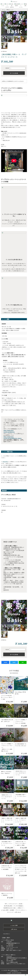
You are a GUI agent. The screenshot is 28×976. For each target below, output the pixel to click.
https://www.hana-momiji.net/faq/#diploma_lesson (13, 437)
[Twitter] (14, 934)
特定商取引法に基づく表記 (10, 908)
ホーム (3, 9)
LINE (23, 662)
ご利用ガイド (20, 908)
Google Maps (10, 944)
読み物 (20, 903)
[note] (21, 934)
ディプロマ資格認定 (18, 906)
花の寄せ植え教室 (8, 906)
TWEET (14, 662)
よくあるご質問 (4, 910)
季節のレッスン (10, 9)
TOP (6, 903)
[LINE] (23, 934)
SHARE (5, 662)
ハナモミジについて (12, 903)
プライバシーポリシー (20, 910)
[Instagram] (16, 934)
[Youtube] (18, 934)
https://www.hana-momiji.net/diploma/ (9, 431)
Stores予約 (5, 461)
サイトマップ (10, 912)
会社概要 (12, 910)
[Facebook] (11, 934)
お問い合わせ (18, 912)
